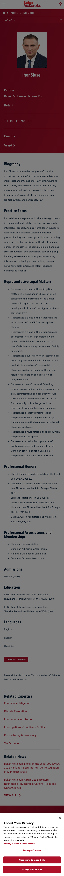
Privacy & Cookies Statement (19, 843)
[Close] (60, 818)
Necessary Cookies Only (32, 860)
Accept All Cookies (32, 869)
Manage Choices (32, 850)
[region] (32, 844)
